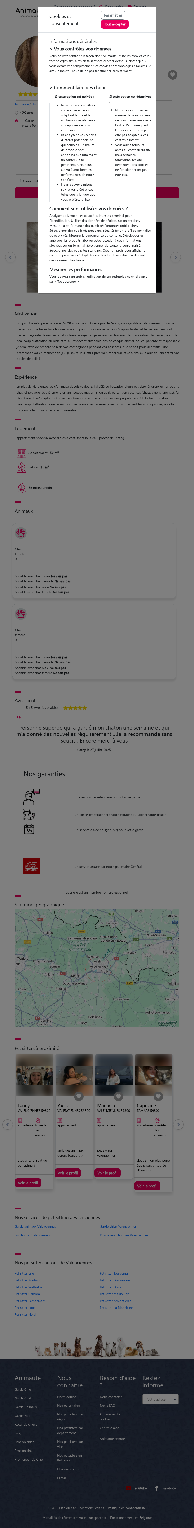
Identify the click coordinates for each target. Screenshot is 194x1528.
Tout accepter (115, 23)
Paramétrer (113, 15)
